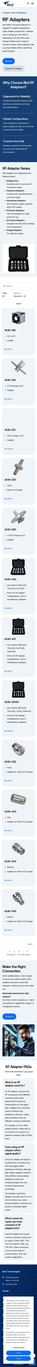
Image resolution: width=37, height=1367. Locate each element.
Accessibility (18, 1364)
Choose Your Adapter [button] (13, 69)
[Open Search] (28, 4)
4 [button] (27, 951)
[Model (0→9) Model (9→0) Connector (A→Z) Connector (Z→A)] (24, 295)
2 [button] (14, 951)
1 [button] (9, 951)
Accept (18, 1353)
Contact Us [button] (9, 1016)
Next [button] (30, 944)
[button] (4, 286)
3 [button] (19, 951)
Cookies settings (18, 1347)
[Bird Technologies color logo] (11, 3)
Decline (18, 1358)
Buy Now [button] (8, 61)
